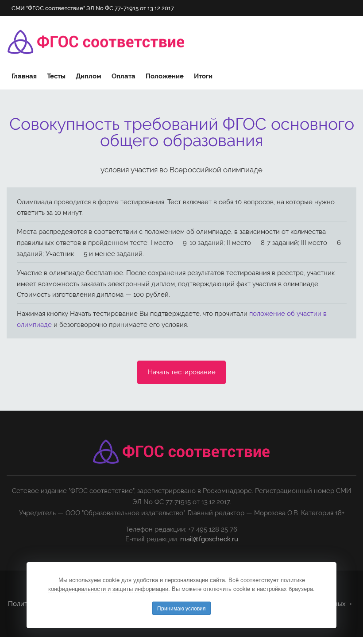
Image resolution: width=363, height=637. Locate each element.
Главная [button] (24, 76)
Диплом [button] (88, 76)
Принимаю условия (181, 608)
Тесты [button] (56, 76)
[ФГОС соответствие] (96, 42)
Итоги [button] (203, 76)
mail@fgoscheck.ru (209, 539)
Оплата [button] (123, 76)
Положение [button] (165, 76)
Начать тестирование (182, 372)
